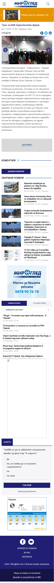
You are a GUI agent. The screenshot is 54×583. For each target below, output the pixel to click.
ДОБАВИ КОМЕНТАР (16, 171)
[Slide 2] (28, 53)
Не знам (11, 476)
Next (52, 15)
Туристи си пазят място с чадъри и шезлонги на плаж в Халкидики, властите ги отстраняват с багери (37, 226)
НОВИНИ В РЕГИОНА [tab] (14, 303)
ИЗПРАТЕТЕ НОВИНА (27, 548)
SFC (39, 577)
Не (8, 471)
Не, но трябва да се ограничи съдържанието (21, 465)
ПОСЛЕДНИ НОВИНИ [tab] (39, 303)
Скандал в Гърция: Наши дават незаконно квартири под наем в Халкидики (37, 240)
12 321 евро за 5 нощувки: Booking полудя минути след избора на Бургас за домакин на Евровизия (37, 254)
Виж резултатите (27, 491)
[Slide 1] (25, 53)
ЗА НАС (27, 552)
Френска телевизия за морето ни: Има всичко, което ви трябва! (35, 186)
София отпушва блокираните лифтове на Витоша (38, 211)
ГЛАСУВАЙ (27, 485)
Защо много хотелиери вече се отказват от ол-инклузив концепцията (37, 199)
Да (8, 459)
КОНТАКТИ (27, 556)
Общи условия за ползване (27, 573)
